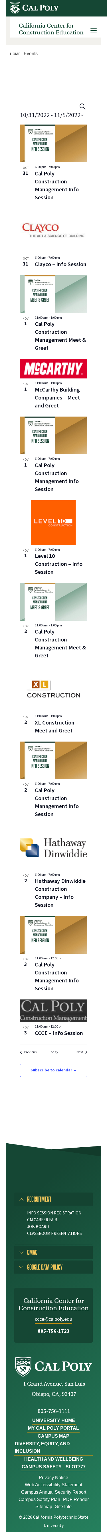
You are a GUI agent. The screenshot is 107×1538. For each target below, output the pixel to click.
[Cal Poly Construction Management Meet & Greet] (53, 294)
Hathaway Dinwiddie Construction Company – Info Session (60, 893)
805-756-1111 (54, 1411)
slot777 (76, 1466)
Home (15, 53)
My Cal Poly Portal (53, 1428)
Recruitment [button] (39, 1199)
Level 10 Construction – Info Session (58, 564)
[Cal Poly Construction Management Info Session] (53, 143)
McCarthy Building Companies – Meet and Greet (57, 398)
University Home (53, 1420)
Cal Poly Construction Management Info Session (57, 186)
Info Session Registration (54, 1213)
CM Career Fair (42, 1220)
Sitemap (43, 1506)
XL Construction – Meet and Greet (56, 727)
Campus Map (53, 1436)
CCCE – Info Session (59, 1033)
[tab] (53, 1199)
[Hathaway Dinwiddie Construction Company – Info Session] (53, 847)
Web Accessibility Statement (53, 1484)
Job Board (38, 1227)
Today (53, 1052)
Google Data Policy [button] (44, 1267)
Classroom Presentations (54, 1234)
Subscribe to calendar (51, 1070)
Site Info (63, 1506)
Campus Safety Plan (39, 1499)
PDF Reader (76, 1499)
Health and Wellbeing (53, 1459)
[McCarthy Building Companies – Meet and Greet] (53, 368)
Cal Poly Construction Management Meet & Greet (60, 336)
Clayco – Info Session (60, 264)
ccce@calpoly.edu (53, 1319)
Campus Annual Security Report (53, 1492)
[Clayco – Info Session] (53, 230)
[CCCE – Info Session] (53, 1010)
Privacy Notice (53, 1477)
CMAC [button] (32, 1252)
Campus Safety (42, 1466)
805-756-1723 (54, 1331)
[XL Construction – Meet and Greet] (53, 688)
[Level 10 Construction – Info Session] (53, 522)
